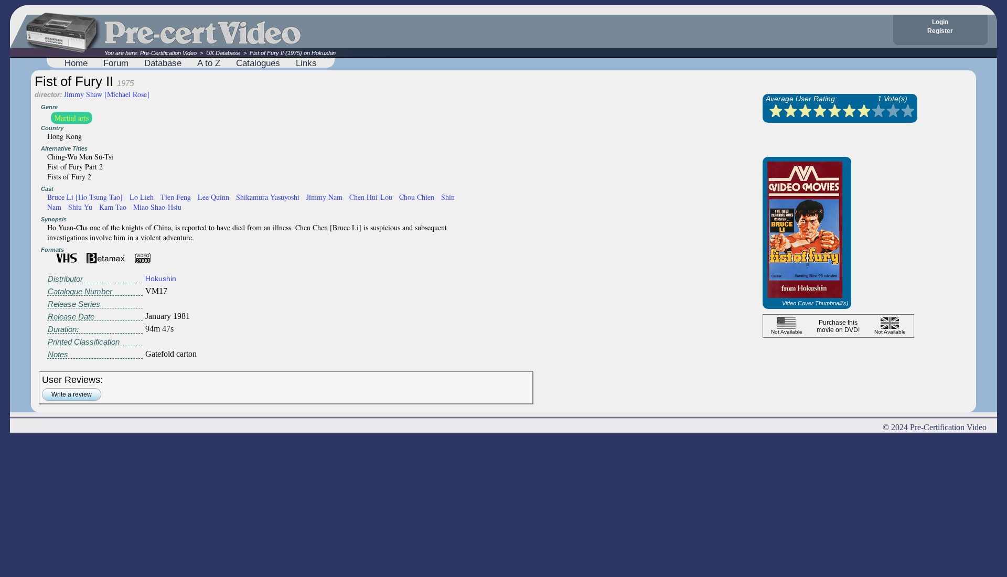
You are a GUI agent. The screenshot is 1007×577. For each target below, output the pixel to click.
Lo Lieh (142, 197)
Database (162, 63)
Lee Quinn (213, 197)
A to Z (208, 63)
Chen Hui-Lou (370, 197)
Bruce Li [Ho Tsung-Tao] (85, 197)
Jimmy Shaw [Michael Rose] (106, 94)
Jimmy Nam (324, 197)
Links (306, 63)
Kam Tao (112, 207)
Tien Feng (175, 197)
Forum (115, 63)
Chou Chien (416, 197)
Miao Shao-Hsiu (157, 207)
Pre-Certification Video (168, 53)
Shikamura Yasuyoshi (267, 197)
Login (940, 22)
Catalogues (258, 63)
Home (76, 63)
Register (940, 31)
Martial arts (72, 118)
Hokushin (160, 278)
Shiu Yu (80, 207)
